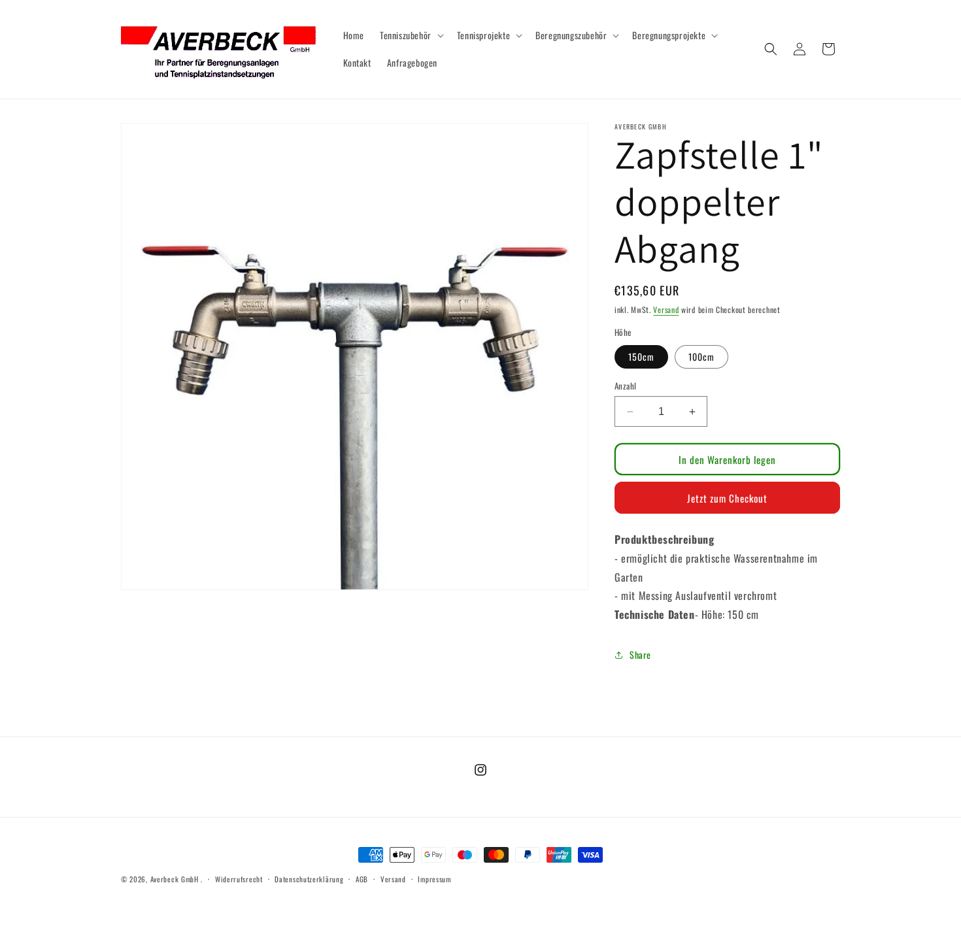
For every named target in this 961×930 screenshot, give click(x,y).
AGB (362, 879)
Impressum (434, 879)
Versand (666, 309)
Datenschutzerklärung (309, 879)
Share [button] (640, 654)
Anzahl (625, 386)
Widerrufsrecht (239, 879)
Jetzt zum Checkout (727, 498)
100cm (701, 356)
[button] (410, 35)
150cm (641, 356)
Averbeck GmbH (174, 879)
